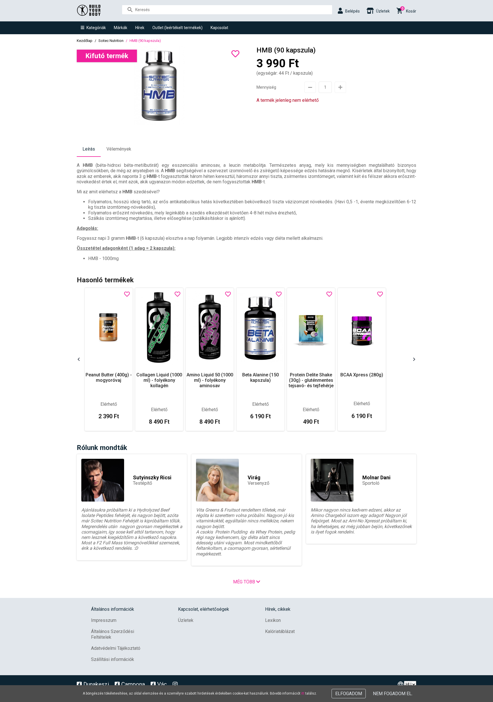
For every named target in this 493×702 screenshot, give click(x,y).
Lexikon (273, 620)
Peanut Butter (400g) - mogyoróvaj (109, 377)
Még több (244, 582)
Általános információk (112, 609)
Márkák (120, 27)
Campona (132, 684)
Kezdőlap (84, 40)
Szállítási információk (112, 659)
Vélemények (118, 149)
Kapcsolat (219, 27)
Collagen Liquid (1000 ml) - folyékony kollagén (159, 380)
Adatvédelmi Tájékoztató (115, 648)
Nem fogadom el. (393, 693)
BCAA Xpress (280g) (361, 375)
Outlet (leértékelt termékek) (177, 27)
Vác (161, 684)
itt (302, 693)
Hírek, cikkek (277, 609)
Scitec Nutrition (111, 40)
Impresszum (103, 620)
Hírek (139, 27)
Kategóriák (96, 27)
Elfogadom (348, 693)
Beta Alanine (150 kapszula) (260, 377)
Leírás (88, 149)
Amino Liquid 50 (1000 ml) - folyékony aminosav (210, 380)
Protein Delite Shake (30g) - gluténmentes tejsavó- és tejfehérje (311, 380)
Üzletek (185, 620)
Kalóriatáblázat (280, 631)
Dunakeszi (95, 684)
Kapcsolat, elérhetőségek (203, 609)
